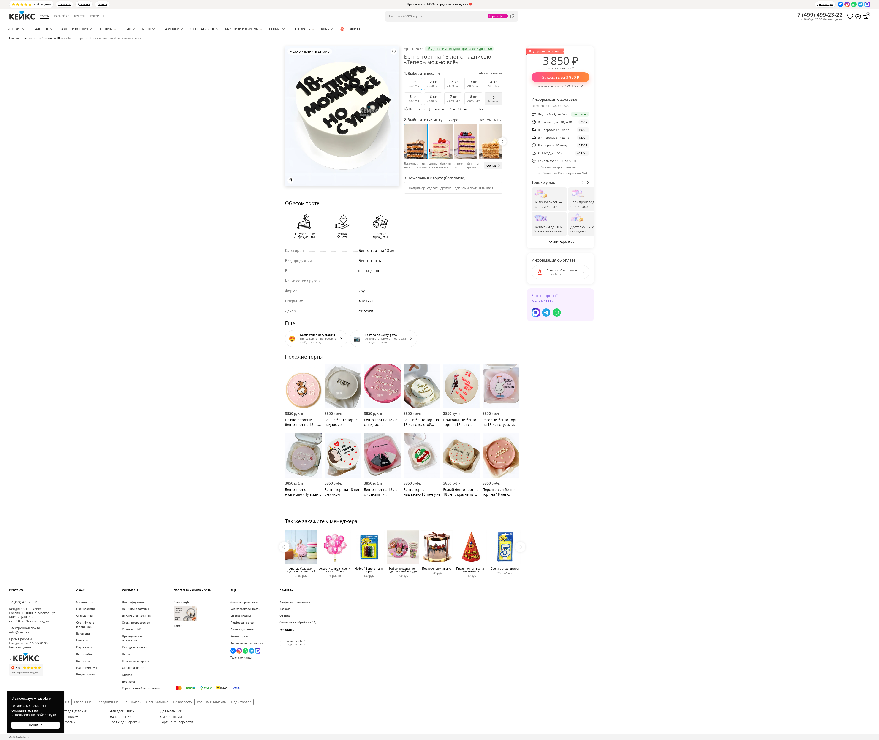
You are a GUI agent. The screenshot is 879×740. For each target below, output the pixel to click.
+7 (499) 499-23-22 (572, 86)
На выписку (69, 716)
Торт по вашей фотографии (141, 688)
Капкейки (62, 16)
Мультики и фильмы (242, 29)
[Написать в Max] (867, 4)
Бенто (146, 29)
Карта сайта (84, 654)
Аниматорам (239, 636)
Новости (82, 640)
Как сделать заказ (134, 647)
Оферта (284, 616)
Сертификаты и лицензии (85, 625)
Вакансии (83, 633)
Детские (14, 29)
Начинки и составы (135, 609)
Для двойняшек (122, 711)
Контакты (83, 661)
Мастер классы (240, 616)
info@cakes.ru (20, 632)
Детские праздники (244, 602)
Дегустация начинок (136, 616)
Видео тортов (85, 674)
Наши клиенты (86, 668)
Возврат (284, 609)
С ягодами (68, 722)
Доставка (84, 4)
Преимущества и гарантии (132, 638)
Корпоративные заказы (246, 643)
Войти (178, 626)
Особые (275, 29)
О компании (84, 602)
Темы (127, 29)
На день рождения (73, 29)
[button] (502, 141)
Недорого (353, 29)
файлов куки (46, 715)
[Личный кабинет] (858, 16)
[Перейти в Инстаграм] (847, 4)
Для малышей (171, 711)
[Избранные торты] (850, 16)
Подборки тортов (242, 622)
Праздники (170, 29)
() (820, 14)
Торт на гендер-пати (176, 722)
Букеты (79, 16)
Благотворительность (245, 609)
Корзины (97, 16)
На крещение (120, 716)
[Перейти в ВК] (840, 4)
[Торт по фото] (502, 16)
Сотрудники (84, 616)
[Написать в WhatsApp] (854, 4)
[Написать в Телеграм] (860, 4)
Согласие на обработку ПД (297, 622)
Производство (85, 609)
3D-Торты (106, 29)
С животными (171, 716)
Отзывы (131, 629)
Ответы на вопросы (135, 661)
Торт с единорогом (125, 722)
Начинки (64, 4)
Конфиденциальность (294, 602)
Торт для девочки (73, 711)
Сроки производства (136, 622)
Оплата (102, 4)
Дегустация (825, 4)
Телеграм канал (241, 657)
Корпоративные (202, 29)
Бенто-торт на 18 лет (377, 250)
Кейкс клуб (181, 610)
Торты (44, 16)
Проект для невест (243, 629)
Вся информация (133, 602)
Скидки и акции (133, 668)
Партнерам (84, 647)
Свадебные (40, 29)
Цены (126, 654)
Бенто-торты (370, 260)
